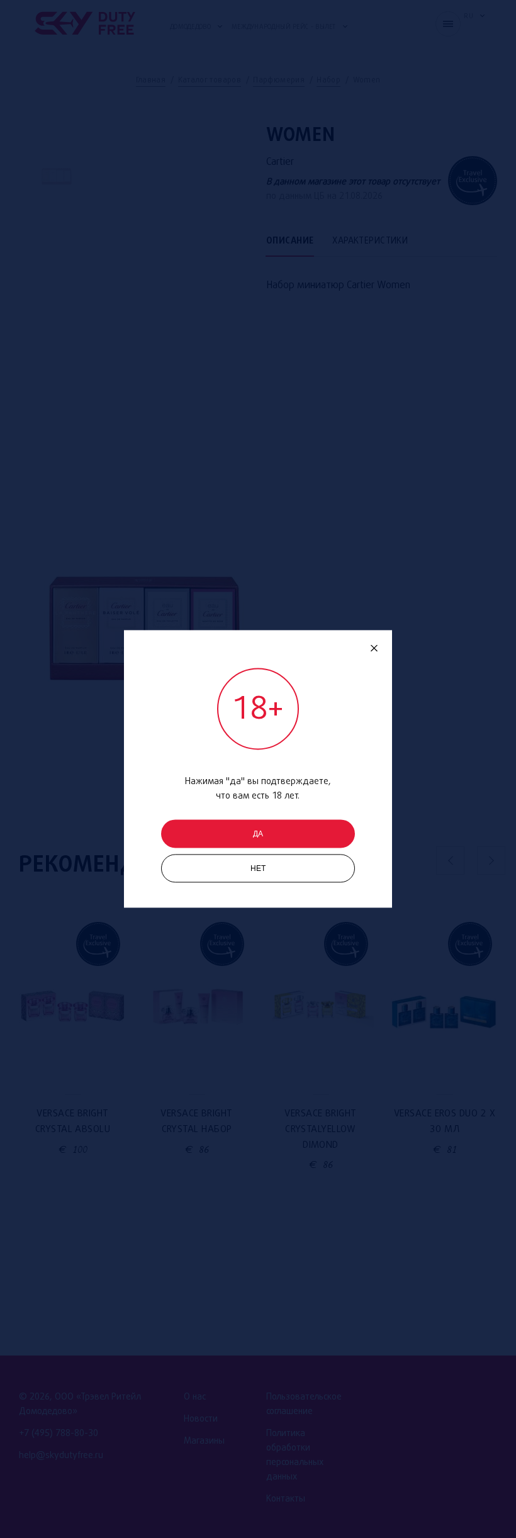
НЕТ (258, 869)
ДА (258, 834)
